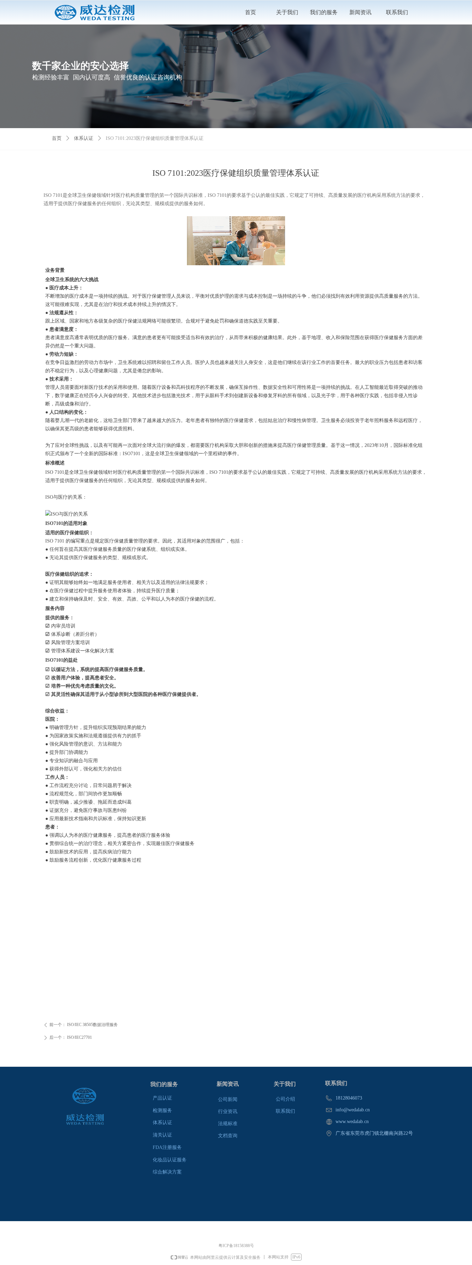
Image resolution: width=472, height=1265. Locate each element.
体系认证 (83, 138)
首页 (57, 138)
